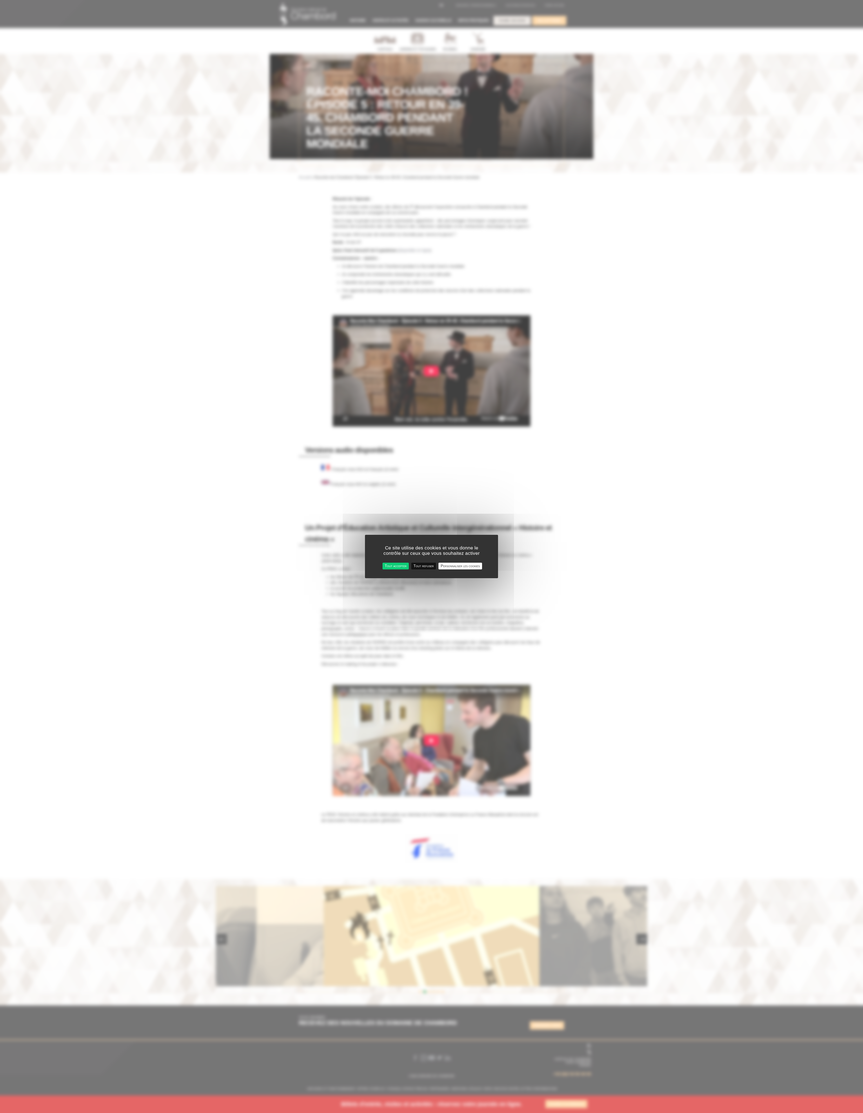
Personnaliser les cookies (460, 566)
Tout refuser (424, 566)
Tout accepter (396, 566)
